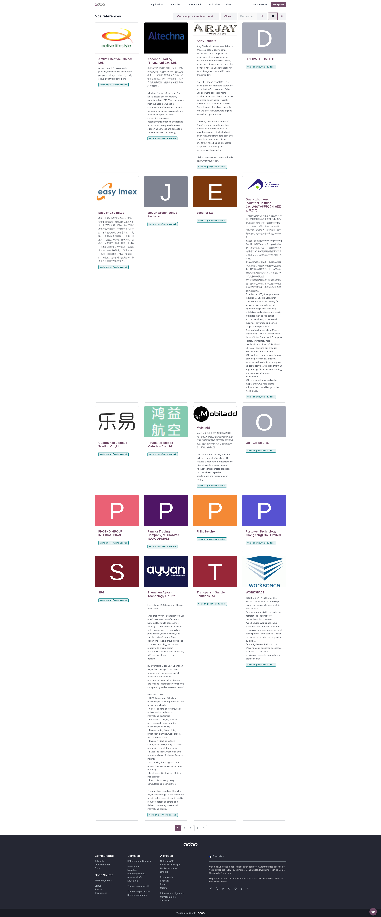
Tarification (213, 4)
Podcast (164, 880)
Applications (157, 4)
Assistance (133, 866)
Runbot (98, 889)
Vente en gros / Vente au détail (195, 16)
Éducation (132, 880)
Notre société (167, 861)
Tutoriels (99, 861)
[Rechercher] (262, 16)
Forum (98, 868)
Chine (227, 16)
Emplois (164, 872)
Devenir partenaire (137, 895)
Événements (166, 877)
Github (98, 886)
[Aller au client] (117, 38)
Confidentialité (168, 897)
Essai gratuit (278, 4)
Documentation (103, 864)
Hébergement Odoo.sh (139, 861)
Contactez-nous (168, 868)
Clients (163, 888)
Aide (228, 4)
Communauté (194, 4)
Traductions (101, 893)
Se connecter (260, 4)
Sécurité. (164, 900)
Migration (132, 870)
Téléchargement (103, 880)
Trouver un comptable (138, 886)
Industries (175, 4)
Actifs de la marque (170, 864)
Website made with (186, 913)
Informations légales (171, 893)
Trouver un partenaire (138, 891)
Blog (162, 884)
